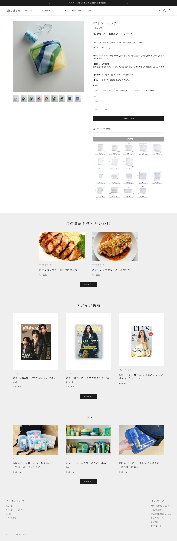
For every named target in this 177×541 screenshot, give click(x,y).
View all (88, 285)
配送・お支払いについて (160, 506)
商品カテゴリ (30, 10)
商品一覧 (9, 506)
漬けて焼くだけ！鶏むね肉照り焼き (59, 269)
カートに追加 (128, 118)
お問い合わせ (156, 526)
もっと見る (43, 275)
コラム (89, 10)
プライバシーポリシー (159, 518)
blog (15, 458)
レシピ (64, 10)
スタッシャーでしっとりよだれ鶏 (111, 269)
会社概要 (154, 522)
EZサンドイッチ (45, 265)
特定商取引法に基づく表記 (161, 514)
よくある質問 (156, 510)
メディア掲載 (77, 10)
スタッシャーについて (48, 10)
